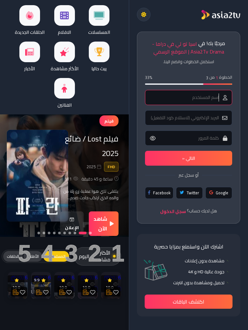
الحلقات (13, 256)
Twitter (193, 193)
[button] (90, 233)
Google (222, 193)
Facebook (161, 193)
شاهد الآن (100, 223)
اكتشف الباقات (188, 301)
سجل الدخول (173, 211)
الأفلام (33, 256)
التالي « (188, 158)
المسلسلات (56, 256)
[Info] (109, 291)
